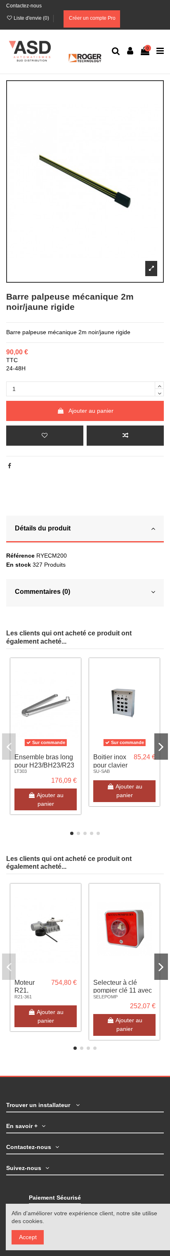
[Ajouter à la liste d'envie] (44, 436)
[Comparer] (74, 685)
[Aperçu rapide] (74, 699)
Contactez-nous (24, 6)
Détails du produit (43, 528)
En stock (18, 564)
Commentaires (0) (42, 591)
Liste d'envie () (31, 18)
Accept (28, 1237)
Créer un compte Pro (92, 18)
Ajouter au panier (90, 410)
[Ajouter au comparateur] (125, 436)
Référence (20, 555)
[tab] (85, 529)
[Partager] (9, 466)
